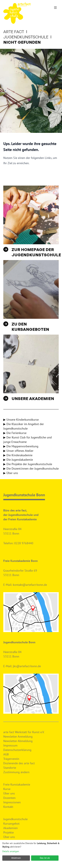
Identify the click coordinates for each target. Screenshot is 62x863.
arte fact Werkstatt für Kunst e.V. (23, 732)
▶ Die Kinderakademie (17, 455)
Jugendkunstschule (25, 36)
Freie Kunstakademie (16, 784)
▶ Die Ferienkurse (14, 433)
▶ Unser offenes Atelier (18, 451)
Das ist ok (45, 857)
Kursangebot (11, 823)
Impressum (10, 745)
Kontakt (8, 807)
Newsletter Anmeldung (18, 736)
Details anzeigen (10, 851)
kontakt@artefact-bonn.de (30, 585)
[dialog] (31, 851)
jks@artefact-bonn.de (27, 666)
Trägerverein (11, 759)
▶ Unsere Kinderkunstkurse (21, 419)
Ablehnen (16, 857)
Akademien (10, 828)
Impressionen (12, 802)
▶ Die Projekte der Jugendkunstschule (27, 464)
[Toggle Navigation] (55, 7)
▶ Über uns (10, 473)
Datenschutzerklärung (17, 750)
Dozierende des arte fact (19, 763)
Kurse (6, 789)
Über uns (9, 793)
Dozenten (9, 798)
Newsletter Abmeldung (18, 741)
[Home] (17, 13)
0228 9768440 (23, 543)
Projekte (8, 832)
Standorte (9, 768)
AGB (6, 754)
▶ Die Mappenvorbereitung (20, 446)
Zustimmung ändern (16, 772)
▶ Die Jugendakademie (18, 459)
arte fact (13, 31)
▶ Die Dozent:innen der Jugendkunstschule (31, 468)
